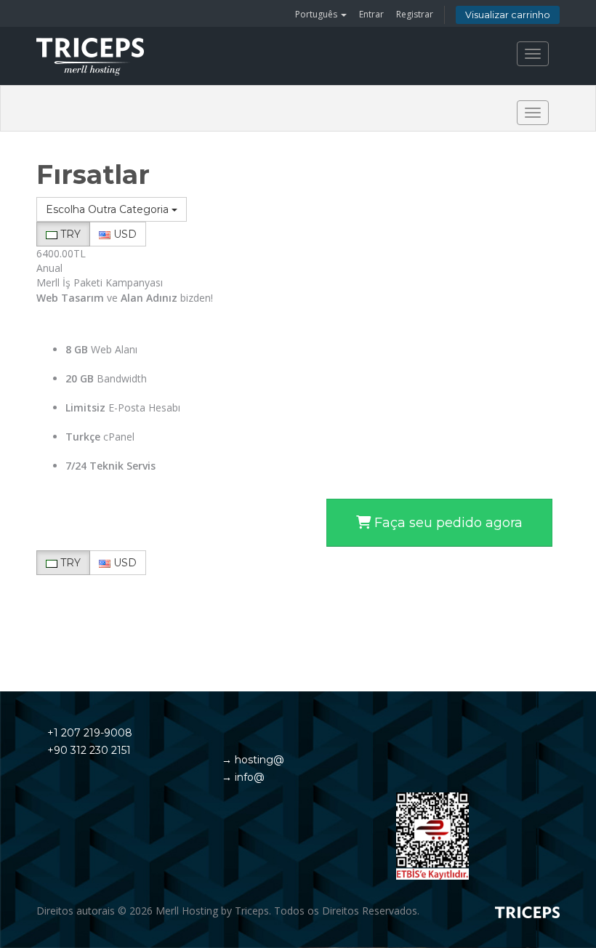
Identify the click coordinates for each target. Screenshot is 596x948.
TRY (69, 234)
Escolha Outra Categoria (109, 209)
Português (317, 14)
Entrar (371, 14)
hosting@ (258, 759)
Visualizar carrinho (507, 14)
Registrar (414, 14)
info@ (248, 777)
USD (123, 234)
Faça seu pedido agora (447, 523)
